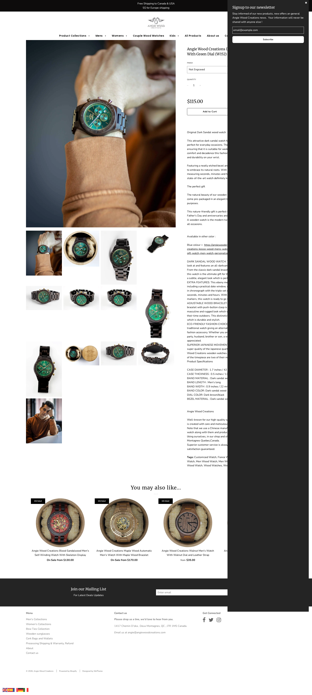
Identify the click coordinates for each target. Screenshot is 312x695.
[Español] (10, 690)
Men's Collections (36, 619)
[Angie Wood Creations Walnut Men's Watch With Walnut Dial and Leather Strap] (187, 522)
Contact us (32, 653)
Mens (100, 35)
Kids (173, 35)
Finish (190, 63)
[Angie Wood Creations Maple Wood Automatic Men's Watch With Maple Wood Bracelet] (124, 522)
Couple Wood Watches (148, 35)
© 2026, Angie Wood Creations (39, 671)
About (29, 648)
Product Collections (73, 35)
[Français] (15, 690)
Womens (118, 35)
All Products (193, 35)
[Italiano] (25, 690)
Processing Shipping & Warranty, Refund (49, 643)
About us (213, 35)
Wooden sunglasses (38, 634)
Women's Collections (38, 624)
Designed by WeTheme (92, 671)
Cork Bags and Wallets (39, 638)
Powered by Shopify (68, 671)
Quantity (191, 79)
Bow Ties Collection (38, 629)
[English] (5, 690)
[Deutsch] (20, 690)
